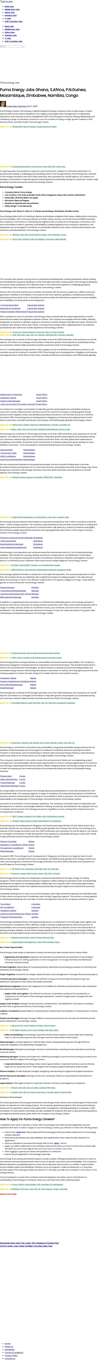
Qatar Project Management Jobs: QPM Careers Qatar (36, 942)
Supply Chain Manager (10, 401)
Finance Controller (8, 841)
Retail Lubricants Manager (11, 544)
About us (9, 1346)
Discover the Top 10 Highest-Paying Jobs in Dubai (33, 1025)
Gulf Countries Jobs (13, 21)
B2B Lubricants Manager (10, 597)
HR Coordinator (7, 907)
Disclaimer (10, 1349)
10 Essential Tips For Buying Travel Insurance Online (34, 126)
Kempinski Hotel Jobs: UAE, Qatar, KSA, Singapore (29, 1243)
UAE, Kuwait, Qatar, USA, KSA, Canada (36, 873)
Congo (22, 776)
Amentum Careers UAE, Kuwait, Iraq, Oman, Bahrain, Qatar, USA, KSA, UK (43, 743)
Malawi (33, 678)
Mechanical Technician (10, 308)
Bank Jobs (9, 6)
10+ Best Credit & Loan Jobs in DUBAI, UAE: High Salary (35, 1030)
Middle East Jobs (12, 9)
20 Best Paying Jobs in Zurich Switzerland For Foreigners (37, 821)
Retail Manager (7, 688)
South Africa (41, 394)
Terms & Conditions (14, 1352)
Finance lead (6, 776)
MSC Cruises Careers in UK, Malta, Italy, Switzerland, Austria (38, 816)
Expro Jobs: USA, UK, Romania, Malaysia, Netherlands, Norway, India (41, 429)
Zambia (34, 910)
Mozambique (29, 450)
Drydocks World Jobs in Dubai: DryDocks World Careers (36, 653)
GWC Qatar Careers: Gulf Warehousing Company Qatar (37, 657)
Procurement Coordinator (11, 848)
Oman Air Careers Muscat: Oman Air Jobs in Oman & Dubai (38, 332)
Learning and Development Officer (15, 594)
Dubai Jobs (10, 12)
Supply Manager (7, 587)
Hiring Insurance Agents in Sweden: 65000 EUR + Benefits (37, 477)
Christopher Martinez (16, 106)
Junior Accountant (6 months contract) (18, 404)
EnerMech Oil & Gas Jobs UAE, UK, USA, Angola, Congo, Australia (40, 1189)
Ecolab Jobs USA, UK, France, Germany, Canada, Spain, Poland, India (42, 1092)
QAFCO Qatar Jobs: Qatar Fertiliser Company (26, 1246)
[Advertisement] (49, 64)
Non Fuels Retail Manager (11, 684)
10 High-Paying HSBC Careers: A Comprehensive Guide (36, 565)
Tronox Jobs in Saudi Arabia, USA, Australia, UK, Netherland (37, 1184)
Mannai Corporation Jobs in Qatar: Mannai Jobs (33, 937)
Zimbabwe (38, 537)
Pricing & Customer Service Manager (16, 537)
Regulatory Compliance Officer (14, 844)
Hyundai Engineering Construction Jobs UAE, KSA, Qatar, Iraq (39, 166)
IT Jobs (8, 18)
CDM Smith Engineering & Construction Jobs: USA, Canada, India (40, 517)
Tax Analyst (5, 904)
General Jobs (11, 15)
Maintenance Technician (11, 394)
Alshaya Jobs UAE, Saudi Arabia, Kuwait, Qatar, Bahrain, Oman (39, 234)
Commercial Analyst (9, 305)
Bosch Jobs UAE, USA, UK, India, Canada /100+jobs (34, 1087)
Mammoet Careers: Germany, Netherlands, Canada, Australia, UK (41, 424)
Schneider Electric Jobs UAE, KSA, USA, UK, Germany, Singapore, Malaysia (43, 703)
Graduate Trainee (8, 397)
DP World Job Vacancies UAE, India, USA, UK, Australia (35, 869)
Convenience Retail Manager (13, 590)
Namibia (35, 587)
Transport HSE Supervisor (11, 917)
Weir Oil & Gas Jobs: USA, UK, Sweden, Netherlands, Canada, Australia (43, 335)
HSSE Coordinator (8, 456)
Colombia (35, 904)
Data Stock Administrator (11, 459)
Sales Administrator (9, 779)
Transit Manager (7, 782)
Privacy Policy (11, 1355)
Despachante (6, 450)
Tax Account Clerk (8, 453)
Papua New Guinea (35, 305)
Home (7, 1343)
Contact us (10, 1358)
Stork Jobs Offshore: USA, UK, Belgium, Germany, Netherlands (39, 239)
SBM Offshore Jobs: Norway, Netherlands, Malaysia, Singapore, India (41, 569)
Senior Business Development (13, 547)
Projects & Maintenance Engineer (15, 681)
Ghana (31, 841)
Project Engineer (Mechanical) (13, 311)
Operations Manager (9, 786)
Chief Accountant (8, 541)
